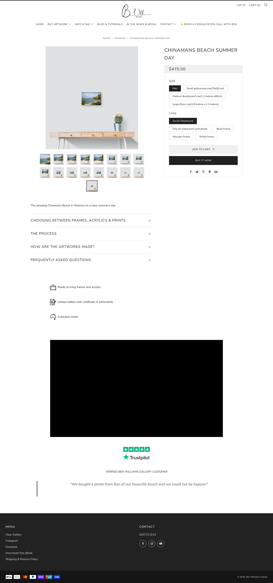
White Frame (206, 136)
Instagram (12, 541)
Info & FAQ (82, 24)
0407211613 (147, 534)
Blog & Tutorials (110, 24)
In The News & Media (141, 24)
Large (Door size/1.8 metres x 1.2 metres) (196, 104)
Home (40, 24)
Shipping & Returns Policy (22, 559)
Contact (166, 24)
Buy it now (203, 160)
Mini (175, 88)
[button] (45, 159)
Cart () (255, 5)
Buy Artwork (58, 24)
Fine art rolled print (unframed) (190, 129)
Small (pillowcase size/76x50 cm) (205, 88)
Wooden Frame (181, 136)
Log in (241, 5)
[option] (92, 97)
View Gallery (14, 534)
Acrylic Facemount (183, 121)
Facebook (11, 547)
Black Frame (223, 129)
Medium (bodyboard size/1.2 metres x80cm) (197, 96)
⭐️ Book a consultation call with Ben (208, 24)
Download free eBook (19, 553)
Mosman (120, 38)
